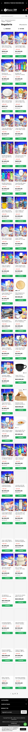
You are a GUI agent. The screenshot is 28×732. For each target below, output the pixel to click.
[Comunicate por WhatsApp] (25, 724)
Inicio (2, 20)
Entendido (23, 729)
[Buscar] (26, 16)
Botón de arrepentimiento (14, 725)
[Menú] (2, 10)
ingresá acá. (14, 723)
